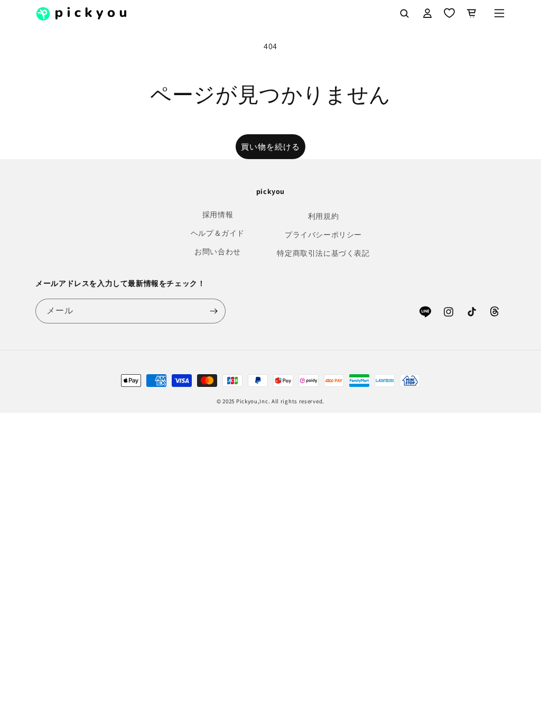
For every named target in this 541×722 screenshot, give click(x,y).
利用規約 (323, 216)
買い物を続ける (270, 147)
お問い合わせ (217, 251)
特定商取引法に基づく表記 (323, 253)
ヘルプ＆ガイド (218, 233)
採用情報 (217, 214)
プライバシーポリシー (323, 234)
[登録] (213, 311)
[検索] (404, 13)
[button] (499, 13)
